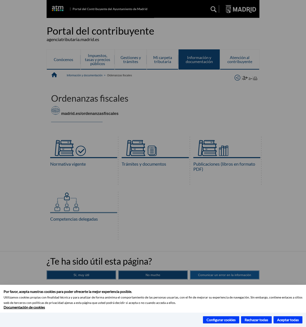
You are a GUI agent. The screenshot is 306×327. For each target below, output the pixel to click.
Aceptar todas (288, 320)
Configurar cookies (221, 320)
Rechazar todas (256, 320)
